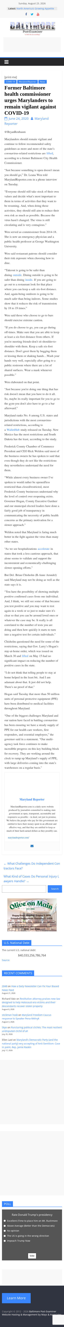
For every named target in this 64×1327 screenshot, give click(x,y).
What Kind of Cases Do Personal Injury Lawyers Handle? (31, 878)
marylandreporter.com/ (18, 837)
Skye (4, 1027)
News (42, 81)
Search (55, 888)
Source (6, 960)
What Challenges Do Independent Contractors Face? (32, 865)
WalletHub (13, 430)
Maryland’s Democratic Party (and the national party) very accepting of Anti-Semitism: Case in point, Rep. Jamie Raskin (31, 1043)
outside (17, 275)
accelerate (44, 549)
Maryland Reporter (27, 81)
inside (28, 280)
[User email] (32, 846)
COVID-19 (10, 81)
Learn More (16, 1298)
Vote (32, 1255)
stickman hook (10, 1014)
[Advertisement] (32, 44)
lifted (50, 153)
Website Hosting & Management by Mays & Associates (32, 1314)
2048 (4, 986)
